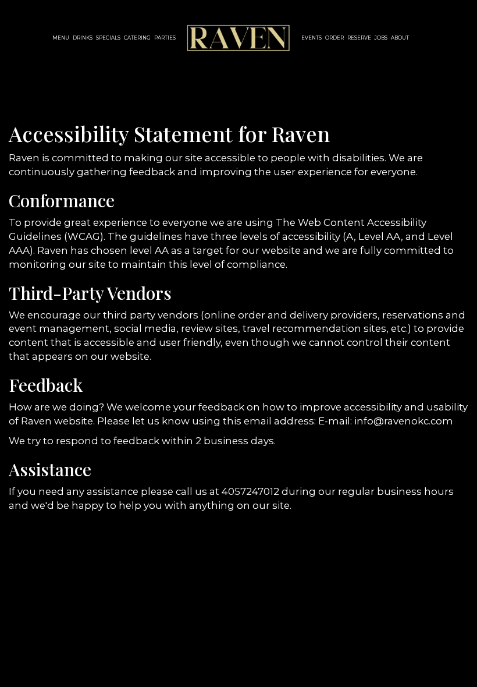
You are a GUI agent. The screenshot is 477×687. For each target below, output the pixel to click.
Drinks (82, 38)
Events (311, 38)
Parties (165, 38)
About (400, 38)
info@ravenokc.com (403, 421)
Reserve (359, 38)
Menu (60, 38)
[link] (238, 38)
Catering (137, 38)
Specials (108, 38)
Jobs (381, 38)
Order (334, 38)
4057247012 (250, 491)
